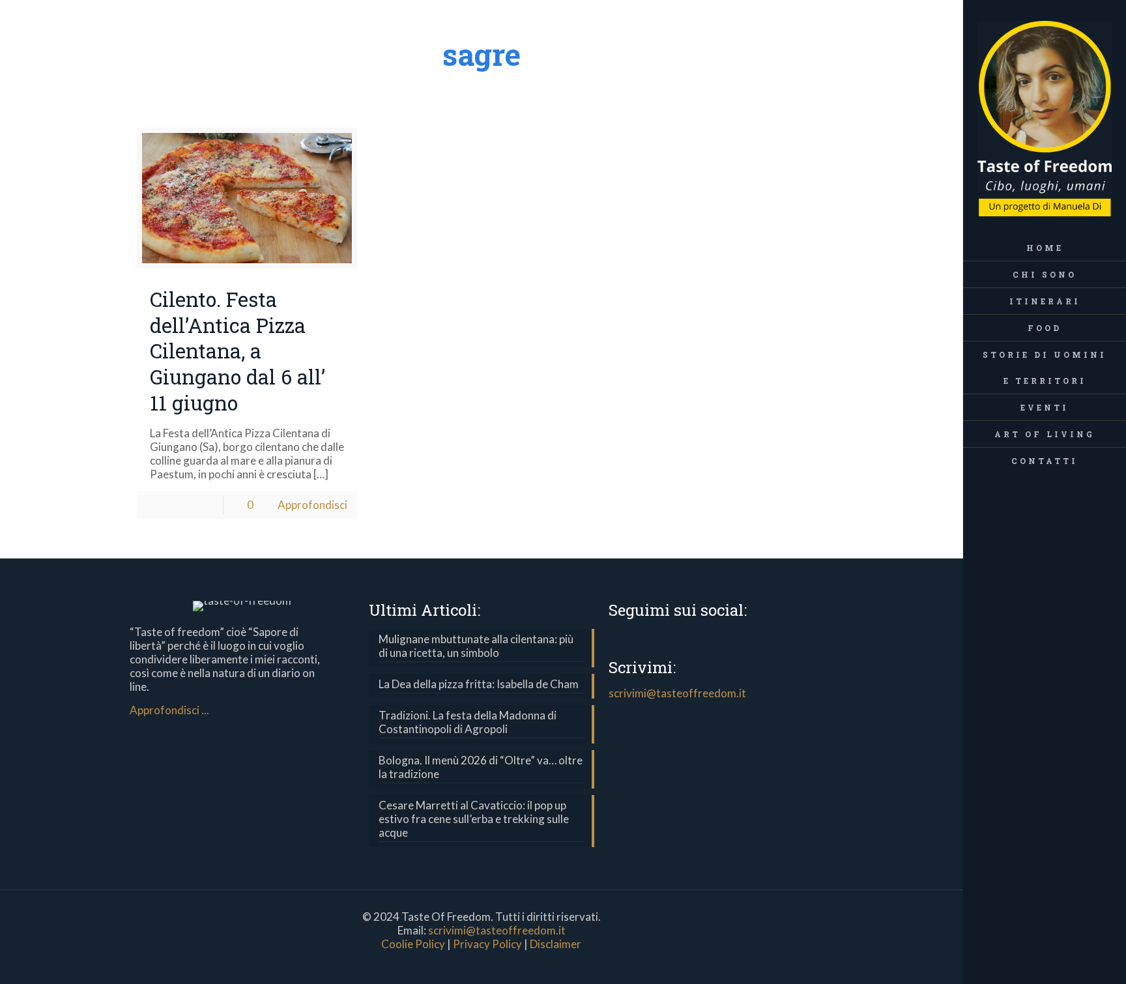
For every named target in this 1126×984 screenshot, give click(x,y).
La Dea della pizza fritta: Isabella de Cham (479, 684)
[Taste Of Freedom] (1044, 117)
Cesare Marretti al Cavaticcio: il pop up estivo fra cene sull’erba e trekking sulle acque (474, 818)
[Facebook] (1027, 966)
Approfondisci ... (169, 710)
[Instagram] (1062, 966)
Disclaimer (555, 944)
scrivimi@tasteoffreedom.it (677, 693)
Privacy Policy (487, 944)
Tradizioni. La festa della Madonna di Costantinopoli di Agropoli (467, 722)
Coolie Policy (413, 944)
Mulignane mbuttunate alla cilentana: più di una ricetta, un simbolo (476, 645)
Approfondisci (312, 505)
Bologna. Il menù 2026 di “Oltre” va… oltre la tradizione (481, 767)
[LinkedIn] (1045, 966)
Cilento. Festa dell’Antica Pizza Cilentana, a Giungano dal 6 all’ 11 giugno (237, 351)
